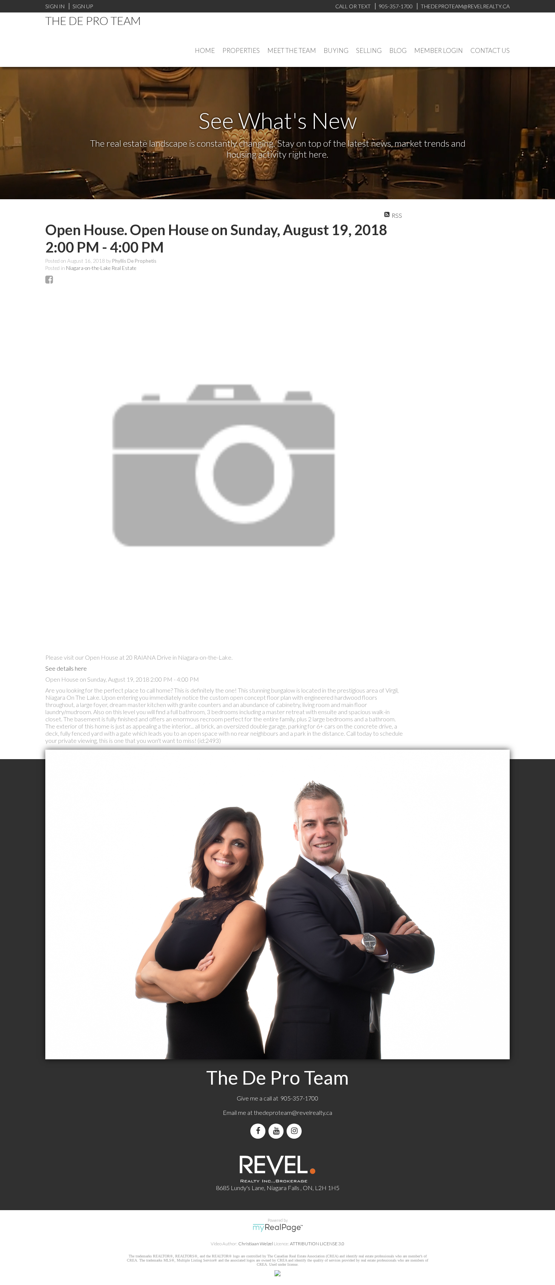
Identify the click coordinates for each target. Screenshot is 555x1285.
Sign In (55, 6)
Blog (398, 50)
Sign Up (82, 6)
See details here (66, 668)
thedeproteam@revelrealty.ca (293, 1112)
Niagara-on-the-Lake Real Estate (101, 268)
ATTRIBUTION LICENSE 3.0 (317, 1243)
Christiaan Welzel (255, 1243)
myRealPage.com (277, 1228)
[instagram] (296, 1131)
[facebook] (259, 1131)
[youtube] (277, 1131)
